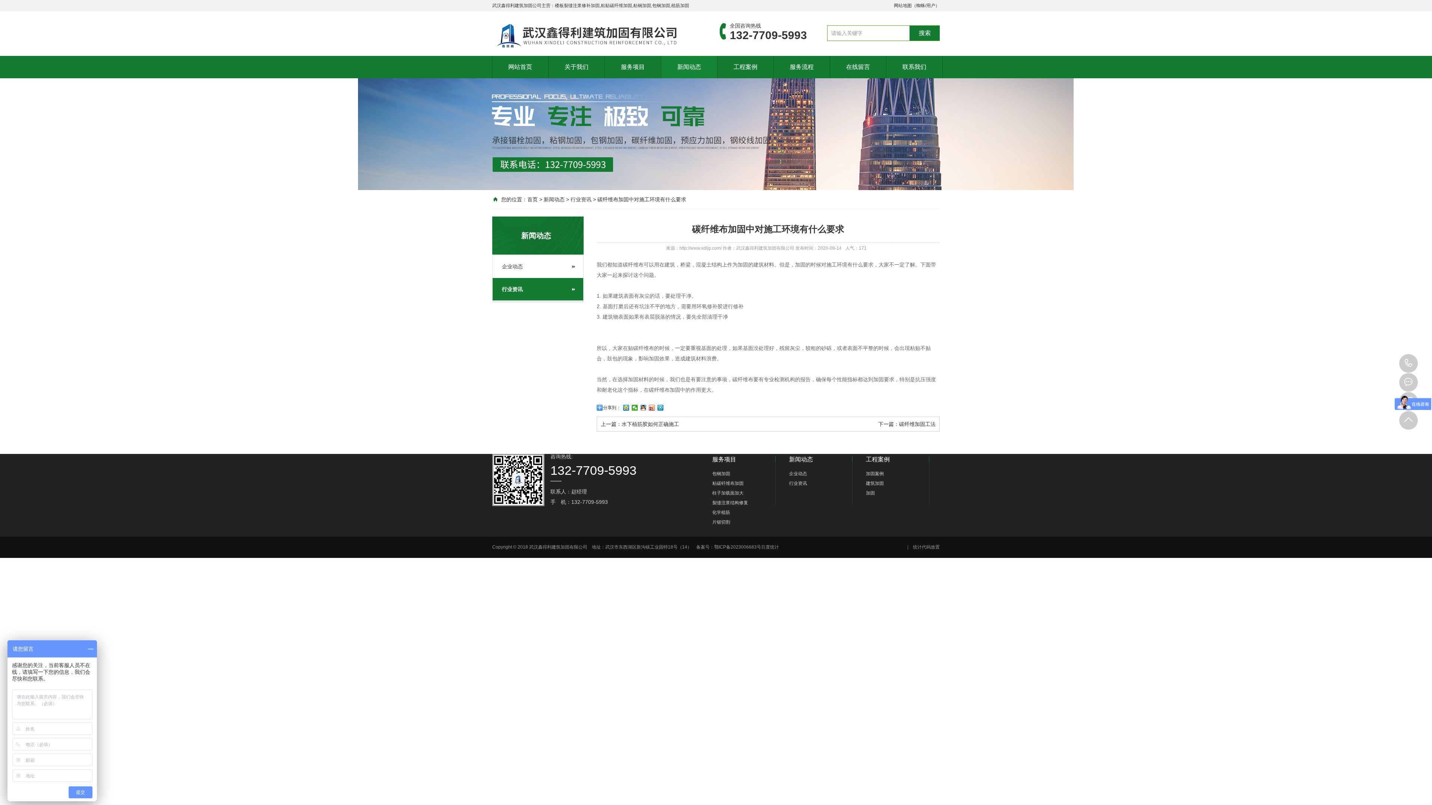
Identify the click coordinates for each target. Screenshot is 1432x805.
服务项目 (633, 67)
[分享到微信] (635, 408)
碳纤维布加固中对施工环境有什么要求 (641, 199)
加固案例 (875, 473)
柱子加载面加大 (728, 493)
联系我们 (914, 67)
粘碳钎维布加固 (728, 483)
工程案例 (745, 67)
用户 (930, 5)
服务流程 (802, 67)
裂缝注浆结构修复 (730, 502)
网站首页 (520, 67)
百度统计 (770, 547)
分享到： (612, 407)
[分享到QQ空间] (626, 408)
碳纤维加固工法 (917, 424)
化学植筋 (721, 512)
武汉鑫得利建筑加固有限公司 (765, 248)
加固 (870, 493)
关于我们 (576, 67)
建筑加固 (875, 483)
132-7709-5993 (1408, 363)
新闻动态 (689, 67)
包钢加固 (721, 473)
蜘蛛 (920, 5)
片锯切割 (721, 522)
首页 (532, 199)
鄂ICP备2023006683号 (737, 547)
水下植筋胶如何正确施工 (650, 424)
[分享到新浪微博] (652, 408)
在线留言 (858, 67)
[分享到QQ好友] (643, 408)
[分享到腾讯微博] (660, 408)
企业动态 (512, 266)
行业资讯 (581, 199)
